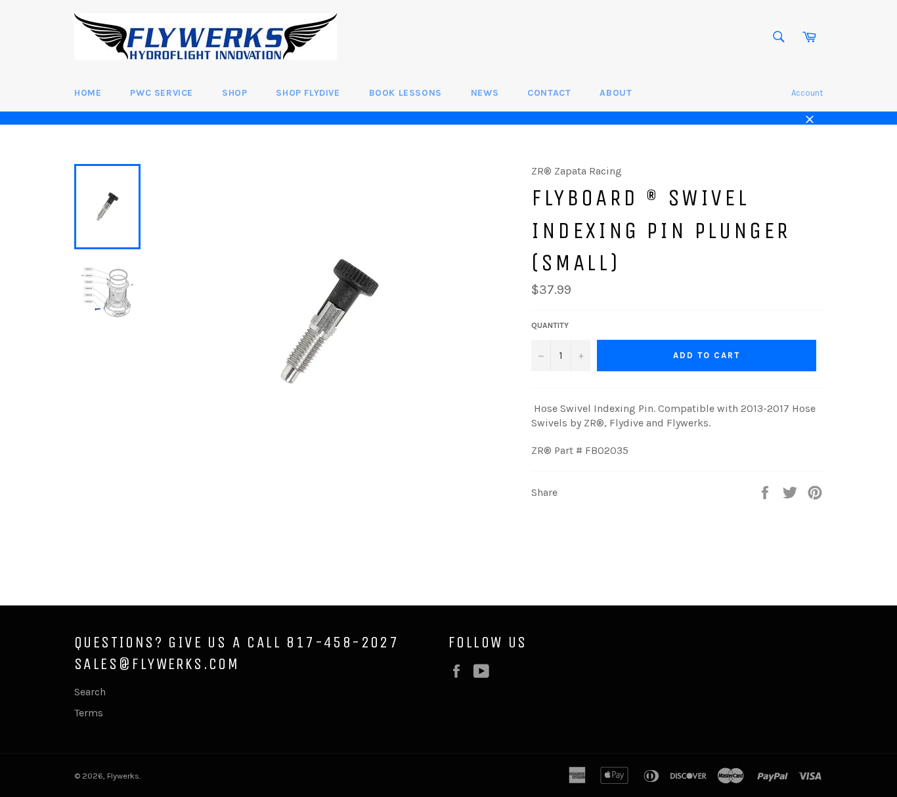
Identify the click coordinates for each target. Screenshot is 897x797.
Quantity (550, 325)
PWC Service (161, 92)
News (484, 92)
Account (807, 93)
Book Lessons (405, 92)
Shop (234, 92)
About (616, 92)
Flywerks (123, 776)
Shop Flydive (307, 92)
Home (87, 92)
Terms (88, 712)
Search (90, 691)
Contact (549, 92)
